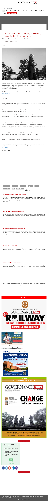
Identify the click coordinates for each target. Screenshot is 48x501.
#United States (11, 44)
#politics (27, 44)
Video (4, 13)
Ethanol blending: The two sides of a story (12, 262)
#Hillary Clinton (20, 188)
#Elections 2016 (5, 44)
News (7, 10)
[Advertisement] (25, 28)
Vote (11, 459)
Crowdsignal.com (11, 463)
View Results (11, 461)
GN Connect (37, 10)
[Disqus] (24, 168)
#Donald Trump (32, 44)
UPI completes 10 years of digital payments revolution (14, 194)
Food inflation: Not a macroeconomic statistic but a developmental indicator (19, 279)
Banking (20, 10)
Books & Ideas (26, 10)
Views (11, 10)
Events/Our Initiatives (12, 13)
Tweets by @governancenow (24, 473)
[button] (5, 315)
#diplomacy (23, 44)
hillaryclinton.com (6, 93)
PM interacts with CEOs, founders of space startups (14, 228)
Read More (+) (5, 147)
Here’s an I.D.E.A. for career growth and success (13, 211)
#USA (37, 44)
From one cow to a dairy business (10, 245)
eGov (32, 10)
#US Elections (17, 44)
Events (42, 10)
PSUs (15, 10)
